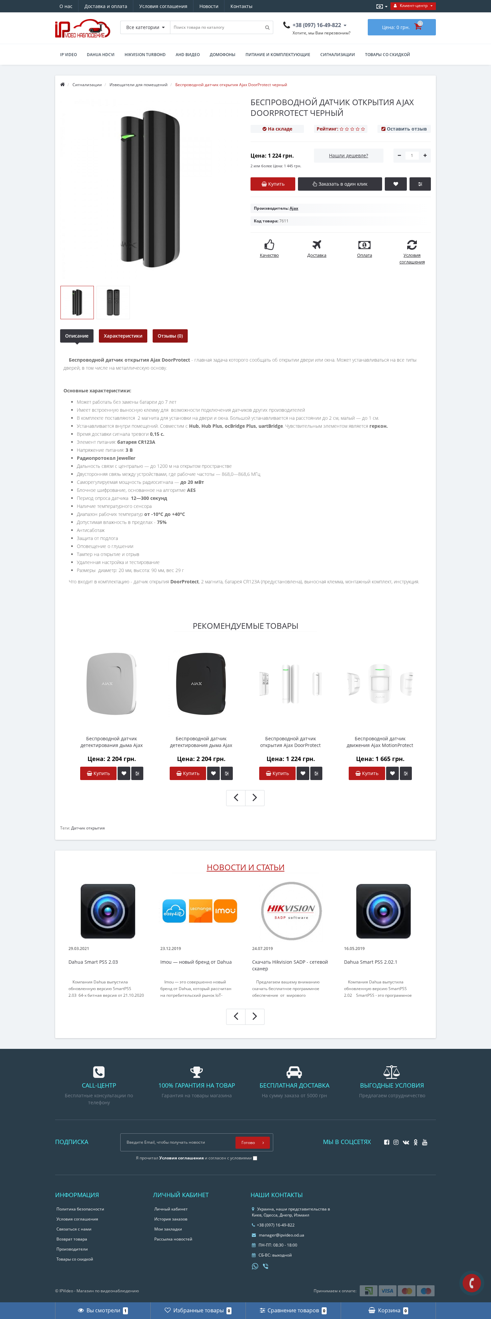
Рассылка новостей (173, 1239)
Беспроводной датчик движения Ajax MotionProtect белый (380, 742)
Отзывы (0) (170, 336)
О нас (65, 6)
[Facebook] (385, 1140)
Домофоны (222, 54)
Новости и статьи (246, 867)
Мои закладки (168, 1229)
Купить (101, 773)
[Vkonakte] (404, 1140)
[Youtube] (423, 1140)
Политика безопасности (80, 1209)
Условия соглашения (163, 6)
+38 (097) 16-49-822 (276, 1225)
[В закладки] (124, 773)
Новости (208, 6)
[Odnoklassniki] (414, 1140)
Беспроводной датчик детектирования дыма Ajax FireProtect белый (111, 742)
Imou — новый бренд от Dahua (196, 962)
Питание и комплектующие (278, 54)
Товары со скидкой (387, 54)
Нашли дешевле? (348, 155)
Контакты (241, 6)
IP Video (68, 54)
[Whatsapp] (255, 1265)
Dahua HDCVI (101, 54)
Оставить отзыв (407, 129)
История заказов (170, 1219)
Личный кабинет (171, 1209)
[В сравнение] (137, 773)
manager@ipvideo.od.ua (281, 1235)
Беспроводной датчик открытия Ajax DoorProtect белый (290, 742)
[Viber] (266, 1267)
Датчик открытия (88, 828)
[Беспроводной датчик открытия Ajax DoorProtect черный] (77, 302)
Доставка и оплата (106, 6)
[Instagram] (394, 1140)
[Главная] (62, 84)
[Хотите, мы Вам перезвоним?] (471, 1283)
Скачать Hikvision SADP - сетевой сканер (290, 965)
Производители (72, 1249)
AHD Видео (188, 54)
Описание (77, 336)
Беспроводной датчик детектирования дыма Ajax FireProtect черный (201, 742)
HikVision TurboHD (145, 54)
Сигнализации (337, 54)
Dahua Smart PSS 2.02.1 (370, 962)
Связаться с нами (74, 1229)
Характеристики (123, 336)
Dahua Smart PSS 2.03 (93, 962)
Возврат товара (71, 1239)
